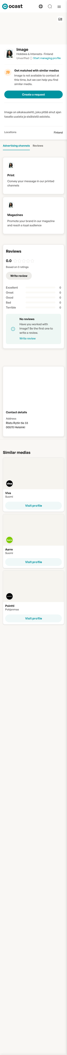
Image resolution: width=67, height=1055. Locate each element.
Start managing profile (47, 58)
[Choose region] (41, 6)
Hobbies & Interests (29, 54)
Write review (18, 276)
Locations (10, 132)
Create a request (33, 94)
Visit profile (33, 505)
